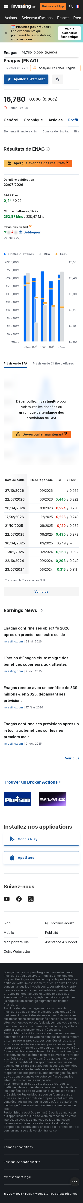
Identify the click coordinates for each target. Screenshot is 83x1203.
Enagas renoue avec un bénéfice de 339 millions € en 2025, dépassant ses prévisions (40, 694)
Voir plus (41, 591)
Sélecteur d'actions (37, 18)
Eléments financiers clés (20, 131)
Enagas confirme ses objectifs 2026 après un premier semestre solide (37, 631)
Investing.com (13, 641)
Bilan (77, 131)
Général (11, 120)
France (63, 18)
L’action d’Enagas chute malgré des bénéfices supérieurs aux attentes (36, 661)
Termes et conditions (18, 1147)
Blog (7, 923)
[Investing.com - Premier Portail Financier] (24, 6)
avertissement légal (17, 1177)
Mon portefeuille (16, 942)
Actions (11, 18)
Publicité (51, 932)
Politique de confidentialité (22, 1162)
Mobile (9, 932)
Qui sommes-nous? (59, 923)
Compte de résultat (55, 131)
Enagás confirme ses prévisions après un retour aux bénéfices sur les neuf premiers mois (41, 730)
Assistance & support (61, 942)
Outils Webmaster (17, 951)
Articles (55, 120)
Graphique (33, 120)
